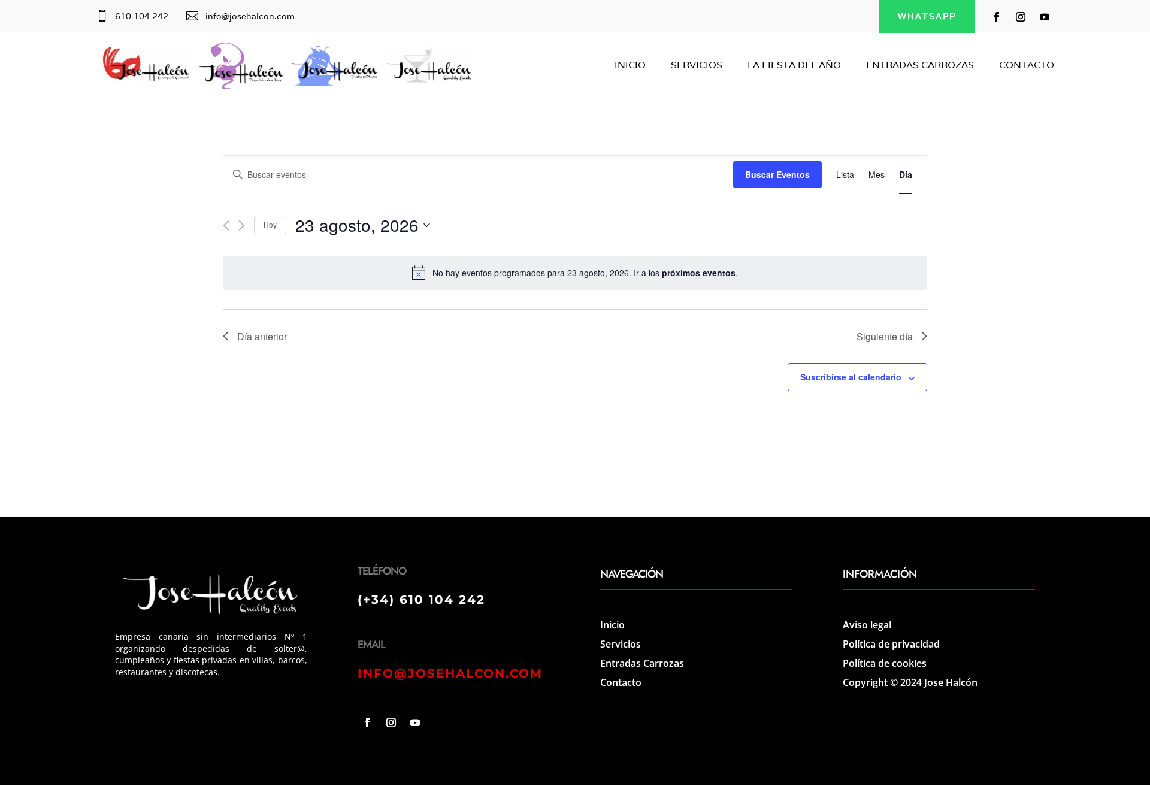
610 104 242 (141, 16)
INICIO (630, 66)
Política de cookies (885, 663)
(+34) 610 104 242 (421, 599)
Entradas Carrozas (642, 663)
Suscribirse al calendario (850, 377)
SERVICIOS (696, 66)
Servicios (620, 644)
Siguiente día (885, 336)
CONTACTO (1026, 66)
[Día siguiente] (241, 225)
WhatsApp (927, 16)
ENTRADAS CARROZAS (920, 66)
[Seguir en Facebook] (996, 16)
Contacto (620, 682)
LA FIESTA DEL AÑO (794, 66)
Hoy (270, 224)
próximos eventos (699, 273)
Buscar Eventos (777, 174)
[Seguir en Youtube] (1044, 16)
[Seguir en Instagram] (1020, 16)
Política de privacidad (891, 644)
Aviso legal (867, 624)
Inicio (612, 624)
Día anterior (262, 336)
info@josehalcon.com (250, 16)
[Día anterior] (226, 225)
